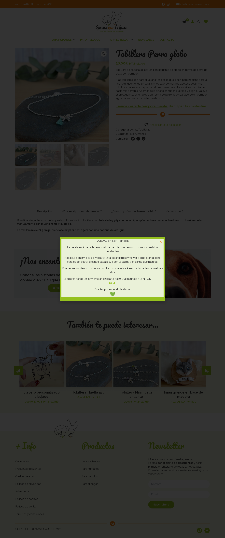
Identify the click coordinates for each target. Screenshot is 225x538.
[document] (112, 269)
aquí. (112, 282)
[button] (160, 242)
